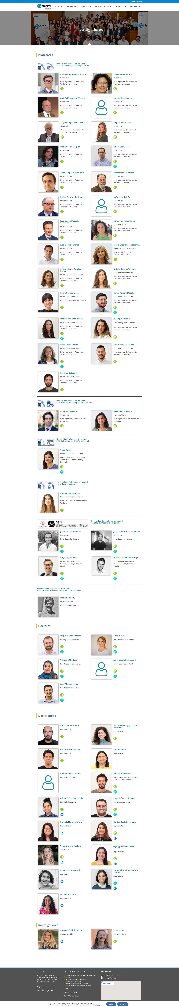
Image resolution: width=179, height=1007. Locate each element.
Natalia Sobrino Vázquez (124, 269)
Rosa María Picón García (71, 930)
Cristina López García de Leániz (71, 270)
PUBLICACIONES (70, 992)
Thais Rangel (66, 450)
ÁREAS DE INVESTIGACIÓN (74, 972)
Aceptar (111, 1004)
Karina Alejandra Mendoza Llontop (125, 871)
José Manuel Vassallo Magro (73, 74)
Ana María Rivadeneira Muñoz (123, 847)
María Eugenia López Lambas (127, 245)
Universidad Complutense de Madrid (106, 522)
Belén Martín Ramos (122, 411)
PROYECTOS (68, 989)
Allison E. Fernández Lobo (71, 798)
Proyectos (72, 6)
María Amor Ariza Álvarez (71, 318)
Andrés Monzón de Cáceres (72, 98)
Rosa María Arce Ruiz (123, 74)
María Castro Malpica (70, 147)
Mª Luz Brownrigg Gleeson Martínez (125, 726)
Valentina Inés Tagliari (70, 846)
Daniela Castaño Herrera (124, 822)
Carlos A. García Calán (70, 749)
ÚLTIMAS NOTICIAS (71, 996)
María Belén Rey (67, 598)
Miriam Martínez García (124, 221)
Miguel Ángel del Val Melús (73, 122)
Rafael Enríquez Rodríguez (72, 197)
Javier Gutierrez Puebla (70, 531)
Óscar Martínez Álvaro (123, 172)
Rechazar (123, 1004)
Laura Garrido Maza (69, 293)
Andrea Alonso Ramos (70, 493)
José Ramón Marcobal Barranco (70, 222)
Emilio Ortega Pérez (69, 411)
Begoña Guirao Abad (122, 122)
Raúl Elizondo (119, 749)
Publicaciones (102, 6)
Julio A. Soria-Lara (121, 147)
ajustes (97, 1005)
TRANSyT (41, 972)
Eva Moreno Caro (68, 894)
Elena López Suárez (69, 344)
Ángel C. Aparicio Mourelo (72, 172)
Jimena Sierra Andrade (70, 870)
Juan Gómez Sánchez (69, 245)
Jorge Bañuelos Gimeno (124, 798)
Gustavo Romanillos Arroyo (125, 557)
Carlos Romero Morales (124, 293)
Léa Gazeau (118, 930)
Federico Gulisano (68, 373)
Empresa (84, 6)
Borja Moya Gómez (68, 557)
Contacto (135, 6)
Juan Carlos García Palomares (126, 531)
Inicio (57, 6)
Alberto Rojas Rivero (122, 773)
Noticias (119, 6)
